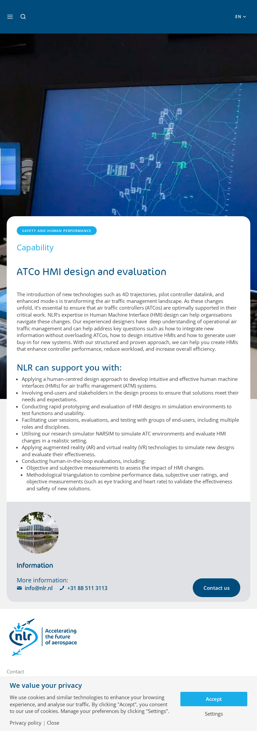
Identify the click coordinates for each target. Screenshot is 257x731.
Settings (214, 713)
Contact (15, 671)
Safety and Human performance (56, 230)
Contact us (216, 587)
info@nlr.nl (39, 588)
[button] (23, 17)
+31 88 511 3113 (87, 588)
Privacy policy (25, 722)
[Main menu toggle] (10, 16)
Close (53, 722)
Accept (214, 699)
